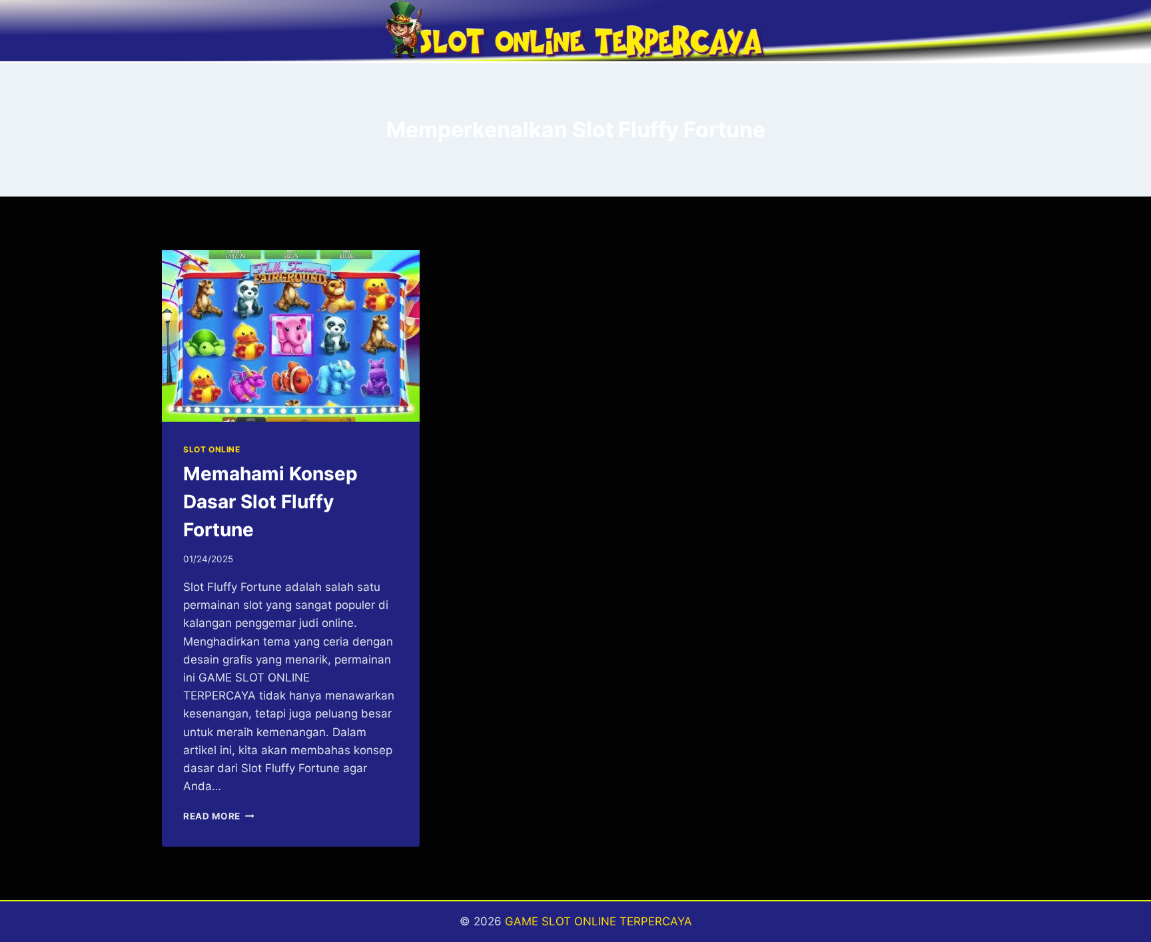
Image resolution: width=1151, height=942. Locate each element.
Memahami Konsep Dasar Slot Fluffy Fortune (270, 501)
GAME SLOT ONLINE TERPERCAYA (598, 921)
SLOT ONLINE (211, 449)
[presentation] (291, 336)
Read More (218, 816)
